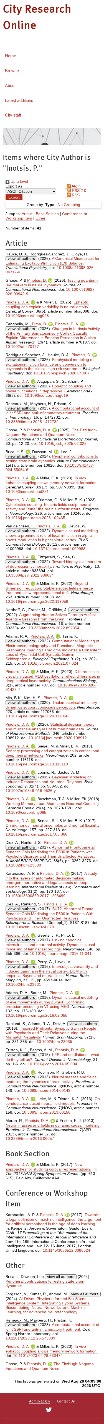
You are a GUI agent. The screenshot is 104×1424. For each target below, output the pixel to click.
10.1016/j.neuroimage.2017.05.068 (36, 834)
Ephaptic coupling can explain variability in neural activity (47, 304)
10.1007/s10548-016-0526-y (31, 790)
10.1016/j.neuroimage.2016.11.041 (61, 953)
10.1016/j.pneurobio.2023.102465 (35, 518)
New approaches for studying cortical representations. (48, 1166)
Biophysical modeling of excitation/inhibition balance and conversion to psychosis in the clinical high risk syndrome (49, 364)
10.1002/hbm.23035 (54, 1041)
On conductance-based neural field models (53, 1101)
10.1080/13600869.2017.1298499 (35, 896)
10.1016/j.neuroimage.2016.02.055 (36, 1015)
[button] (14, 197)
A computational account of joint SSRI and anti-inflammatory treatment (52, 410)
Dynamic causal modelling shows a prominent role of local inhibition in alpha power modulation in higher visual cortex (52, 535)
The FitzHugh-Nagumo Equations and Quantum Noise (51, 432)
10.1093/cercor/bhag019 (46, 395)
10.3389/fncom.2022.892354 (54, 628)
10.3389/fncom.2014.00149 (46, 1090)
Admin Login (39, 1401)
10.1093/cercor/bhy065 (26, 812)
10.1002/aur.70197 (22, 346)
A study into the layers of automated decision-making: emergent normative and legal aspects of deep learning (51, 880)
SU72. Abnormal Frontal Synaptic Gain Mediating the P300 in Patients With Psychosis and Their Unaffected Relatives (50, 913)
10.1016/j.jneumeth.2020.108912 (58, 738)
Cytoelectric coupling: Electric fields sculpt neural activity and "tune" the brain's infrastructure (48, 506)
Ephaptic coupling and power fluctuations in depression (48, 388)
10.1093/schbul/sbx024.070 (30, 927)
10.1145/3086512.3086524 (66, 1250)
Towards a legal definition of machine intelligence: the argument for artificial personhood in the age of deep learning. (53, 1219)
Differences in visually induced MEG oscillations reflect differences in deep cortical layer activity (53, 676)
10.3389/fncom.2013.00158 (46, 1112)
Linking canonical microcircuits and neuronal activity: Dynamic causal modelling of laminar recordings (50, 944)
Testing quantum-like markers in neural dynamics (52, 282)
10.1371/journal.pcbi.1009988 (59, 548)
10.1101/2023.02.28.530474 (38, 1355)
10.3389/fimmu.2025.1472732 (32, 421)
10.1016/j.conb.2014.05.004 (52, 1064)
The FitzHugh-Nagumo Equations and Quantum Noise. (50, 1366)
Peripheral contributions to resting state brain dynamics (52, 458)
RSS (75, 195)
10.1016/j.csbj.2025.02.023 (63, 443)
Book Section (47, 214)
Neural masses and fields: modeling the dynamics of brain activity (52, 1079)
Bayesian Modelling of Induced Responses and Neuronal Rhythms (48, 779)
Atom (76, 186)
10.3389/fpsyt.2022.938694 (30, 575)
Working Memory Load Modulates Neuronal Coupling (52, 803)
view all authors (21, 258)
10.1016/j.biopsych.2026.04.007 (61, 373)
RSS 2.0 (78, 190)
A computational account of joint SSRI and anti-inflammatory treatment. (52, 1326)
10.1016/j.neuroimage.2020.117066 (37, 716)
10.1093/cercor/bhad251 (27, 491)
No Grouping (69, 204)
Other (40, 218)
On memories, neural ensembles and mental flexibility (52, 825)
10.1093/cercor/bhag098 (27, 315)
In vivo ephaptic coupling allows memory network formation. (52, 1348)
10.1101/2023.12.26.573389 (30, 1338)
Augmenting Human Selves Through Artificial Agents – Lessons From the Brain (51, 616)
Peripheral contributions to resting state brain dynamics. (45, 1283)
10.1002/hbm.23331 (23, 984)
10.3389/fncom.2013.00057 (30, 1138)
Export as (14, 186)
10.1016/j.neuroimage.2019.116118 (37, 764)
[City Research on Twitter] (49, 1410)
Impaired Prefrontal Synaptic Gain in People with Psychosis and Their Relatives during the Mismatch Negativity (51, 1032)
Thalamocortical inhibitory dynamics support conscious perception (51, 704)
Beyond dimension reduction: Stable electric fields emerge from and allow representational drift (49, 588)
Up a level (18, 181)
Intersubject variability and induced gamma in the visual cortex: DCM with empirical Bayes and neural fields (52, 971)
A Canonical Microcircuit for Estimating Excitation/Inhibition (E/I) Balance (53, 260)
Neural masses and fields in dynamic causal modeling (53, 1125)
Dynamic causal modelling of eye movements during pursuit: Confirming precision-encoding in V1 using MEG (52, 1002)
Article (27, 214)
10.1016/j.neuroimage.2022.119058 (37, 601)
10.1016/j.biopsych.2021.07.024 (50, 663)
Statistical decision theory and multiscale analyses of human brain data (50, 726)
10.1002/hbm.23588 (23, 865)
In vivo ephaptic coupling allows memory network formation (51, 480)
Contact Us (66, 1401)
